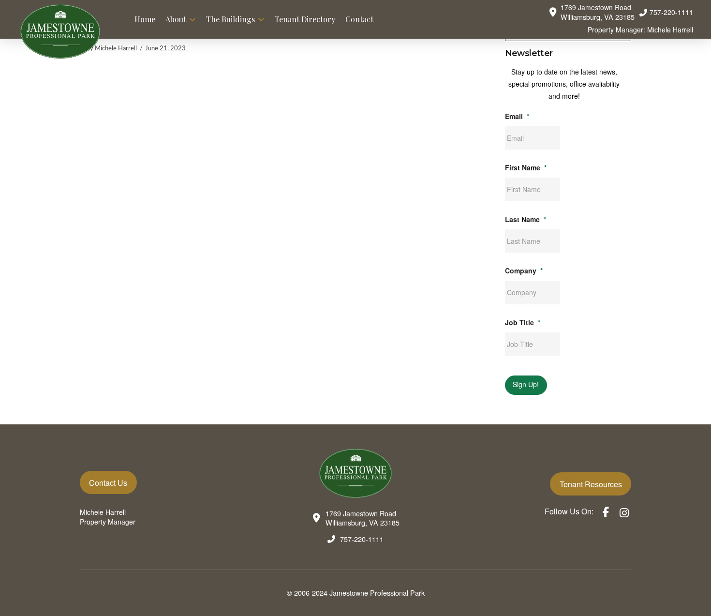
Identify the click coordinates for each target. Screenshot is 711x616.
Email (517, 116)
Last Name (525, 219)
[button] (591, 12)
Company (524, 270)
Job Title (522, 322)
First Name (526, 167)
